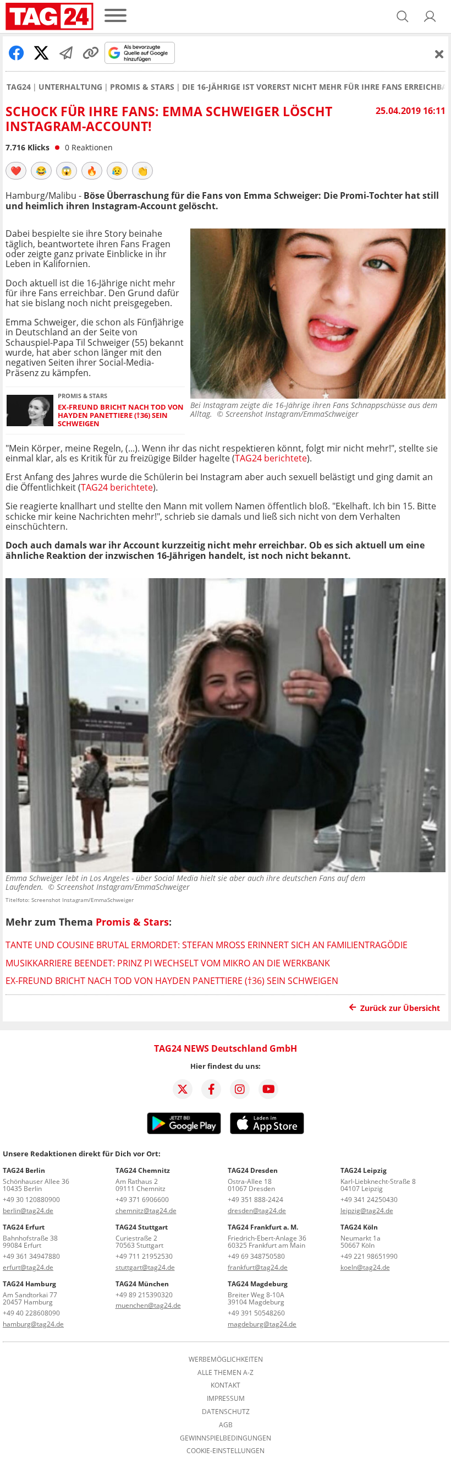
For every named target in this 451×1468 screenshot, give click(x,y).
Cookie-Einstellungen (225, 1451)
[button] (430, 16)
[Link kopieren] (91, 53)
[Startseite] (50, 16)
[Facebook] (211, 1089)
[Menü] (116, 16)
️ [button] (15, 171)
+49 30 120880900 (31, 1199)
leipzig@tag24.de (366, 1210)
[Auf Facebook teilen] (17, 53)
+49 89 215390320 (144, 1295)
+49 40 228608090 (31, 1313)
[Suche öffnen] (402, 16)
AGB (226, 1425)
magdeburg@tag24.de (262, 1324)
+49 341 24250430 (369, 1199)
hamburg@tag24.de (33, 1324)
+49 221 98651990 (369, 1256)
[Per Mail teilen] (66, 53)
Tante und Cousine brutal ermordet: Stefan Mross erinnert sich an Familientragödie (207, 945)
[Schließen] (439, 54)
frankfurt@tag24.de (258, 1267)
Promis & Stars (142, 87)
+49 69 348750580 (256, 1256)
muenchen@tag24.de (148, 1305)
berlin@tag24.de (28, 1210)
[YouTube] (268, 1089)
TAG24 (19, 87)
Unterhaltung (70, 87)
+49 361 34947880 (31, 1256)
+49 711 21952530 (144, 1256)
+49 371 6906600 (142, 1199)
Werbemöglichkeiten (226, 1359)
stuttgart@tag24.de (145, 1267)
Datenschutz (226, 1412)
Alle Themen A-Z (225, 1373)
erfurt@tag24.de (28, 1267)
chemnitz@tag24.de (146, 1210)
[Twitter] (183, 1089)
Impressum (226, 1398)
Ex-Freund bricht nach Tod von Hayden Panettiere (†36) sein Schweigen (121, 415)
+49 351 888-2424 (255, 1199)
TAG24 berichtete (271, 458)
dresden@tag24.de (257, 1210)
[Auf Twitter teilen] (41, 53)
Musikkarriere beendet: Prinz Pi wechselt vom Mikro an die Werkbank (168, 963)
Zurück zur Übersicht (400, 1008)
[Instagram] (240, 1089)
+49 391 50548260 (256, 1313)
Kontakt (225, 1385)
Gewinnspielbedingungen (225, 1438)
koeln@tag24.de (365, 1267)
